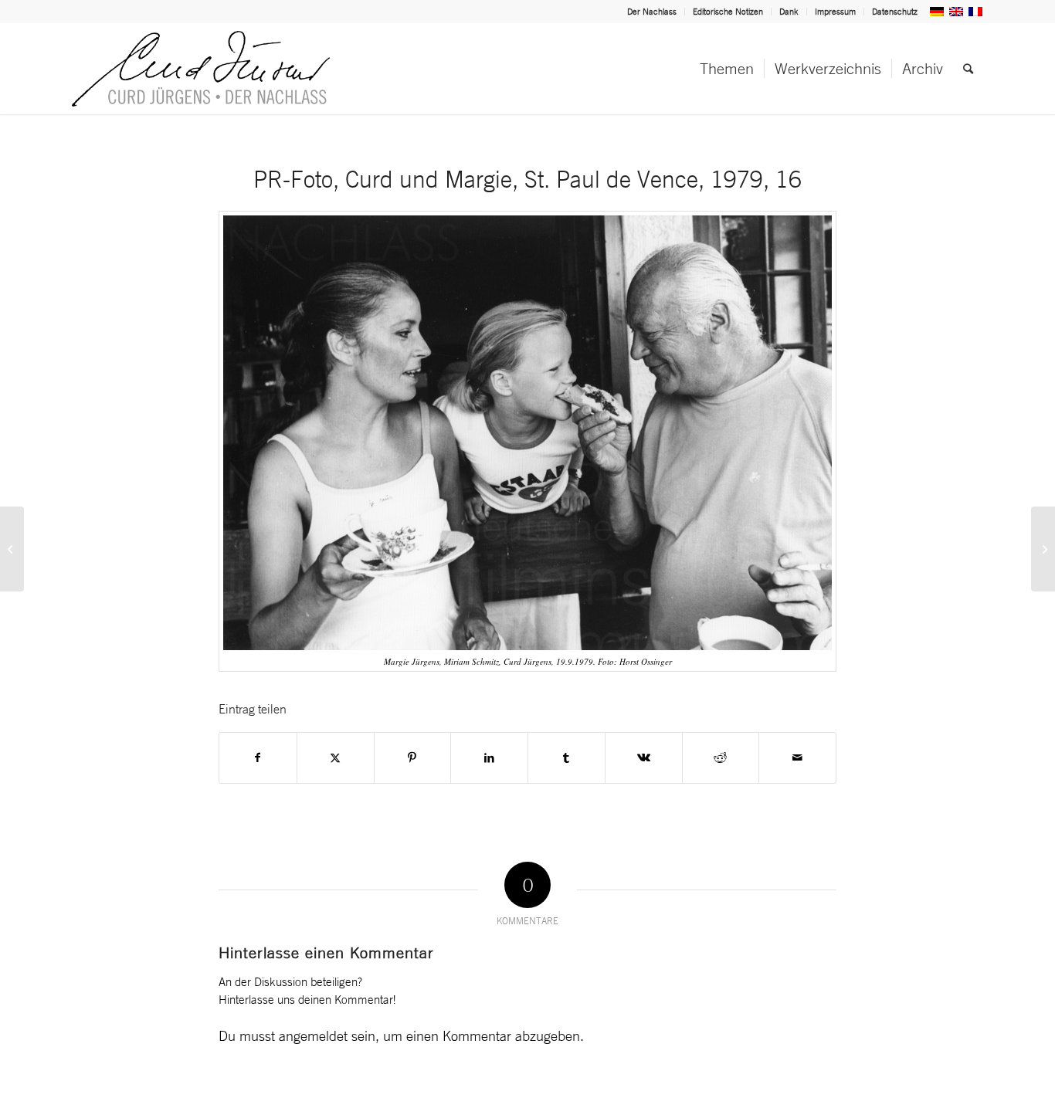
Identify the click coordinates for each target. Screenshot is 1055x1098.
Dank (789, 11)
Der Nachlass (652, 11)
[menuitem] (652, 11)
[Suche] (968, 68)
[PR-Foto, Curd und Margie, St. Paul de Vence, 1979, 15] (12, 549)
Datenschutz (895, 11)
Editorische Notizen (728, 11)
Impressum (835, 11)
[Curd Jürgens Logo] (201, 68)
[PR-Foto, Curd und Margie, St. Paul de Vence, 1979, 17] (1043, 549)
